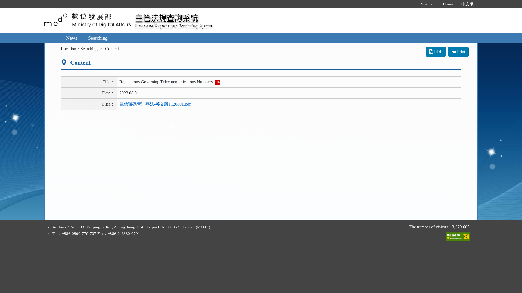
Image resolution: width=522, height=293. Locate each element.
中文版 (467, 4)
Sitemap (428, 4)
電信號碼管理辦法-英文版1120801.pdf (155, 104)
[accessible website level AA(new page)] (458, 235)
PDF (437, 51)
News (71, 38)
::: (411, 4)
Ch (217, 82)
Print (460, 51)
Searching (98, 38)
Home (448, 4)
